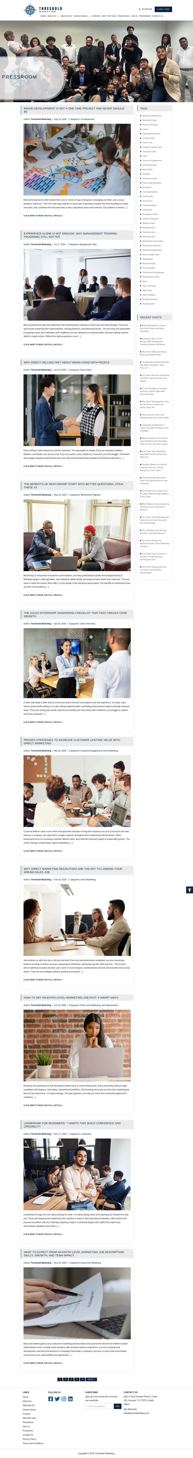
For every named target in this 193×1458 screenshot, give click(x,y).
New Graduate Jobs (151, 254)
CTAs (145, 156)
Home (43, 16)
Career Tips (147, 143)
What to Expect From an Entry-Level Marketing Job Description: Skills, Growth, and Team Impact (154, 441)
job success (147, 201)
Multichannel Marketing (152, 250)
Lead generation (149, 205)
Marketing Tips (149, 237)
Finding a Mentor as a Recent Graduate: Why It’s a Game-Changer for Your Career (153, 467)
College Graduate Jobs (152, 147)
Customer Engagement (91, 751)
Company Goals (149, 151)
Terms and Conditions (33, 1443)
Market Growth (149, 223)
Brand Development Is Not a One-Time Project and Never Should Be (153, 328)
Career (145, 129)
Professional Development (153, 272)
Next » (91, 1379)
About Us (51, 16)
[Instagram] (63, 1399)
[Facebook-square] (50, 1399)
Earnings (146, 174)
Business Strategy (150, 125)
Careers (96, 16)
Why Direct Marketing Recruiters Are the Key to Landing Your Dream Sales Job (154, 404)
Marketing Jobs (149, 232)
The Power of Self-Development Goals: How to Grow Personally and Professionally (154, 520)
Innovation (147, 187)
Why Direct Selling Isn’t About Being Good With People (67, 362)
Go (117, 1406)
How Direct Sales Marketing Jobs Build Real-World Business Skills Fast (153, 454)
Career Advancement (151, 134)
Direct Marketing (110, 751)
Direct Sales (86, 370)
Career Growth (149, 138)
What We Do (66, 16)
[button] (189, 890)
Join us (134, 16)
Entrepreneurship (150, 178)
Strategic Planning (150, 299)
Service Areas (80, 16)
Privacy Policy (29, 1439)
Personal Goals (149, 263)
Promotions (123, 16)
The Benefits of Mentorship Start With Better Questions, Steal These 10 (154, 365)
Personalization (149, 268)
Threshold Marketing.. (105, 1453)
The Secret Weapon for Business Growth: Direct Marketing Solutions (154, 543)
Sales (145, 281)
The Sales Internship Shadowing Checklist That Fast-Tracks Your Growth (154, 378)
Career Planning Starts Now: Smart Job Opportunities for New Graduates (154, 480)
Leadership (86, 1134)
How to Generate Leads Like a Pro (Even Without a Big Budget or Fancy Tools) (154, 494)
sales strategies (149, 295)
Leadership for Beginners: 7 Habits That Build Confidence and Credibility (154, 428)
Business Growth (150, 120)
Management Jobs (88, 244)
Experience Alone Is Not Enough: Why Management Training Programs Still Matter (152, 341)
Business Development (152, 116)
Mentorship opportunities (153, 241)
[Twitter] (57, 1399)
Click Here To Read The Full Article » (43, 216)
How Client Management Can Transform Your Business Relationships (153, 570)
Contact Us (157, 16)
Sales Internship (87, 624)
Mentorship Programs (91, 495)
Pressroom (144, 16)
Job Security (148, 196)
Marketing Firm (149, 228)
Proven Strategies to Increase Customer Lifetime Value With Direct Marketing (153, 391)
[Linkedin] (70, 1399)
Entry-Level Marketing (90, 1005)
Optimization (148, 259)
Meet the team (109, 16)
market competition (150, 219)
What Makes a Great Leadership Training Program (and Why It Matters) (154, 507)
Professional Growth (151, 277)
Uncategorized (87, 119)
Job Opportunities (110, 1005)
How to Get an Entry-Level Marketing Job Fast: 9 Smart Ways (71, 997)
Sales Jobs (147, 290)
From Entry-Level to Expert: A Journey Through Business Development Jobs (153, 557)
